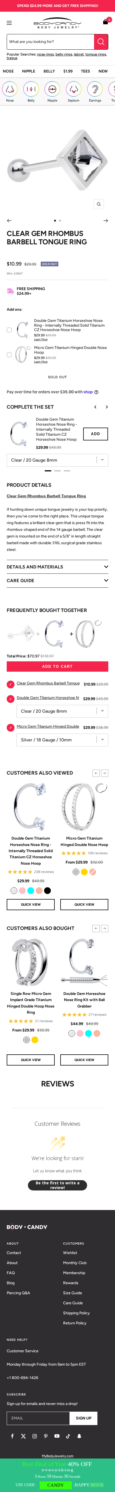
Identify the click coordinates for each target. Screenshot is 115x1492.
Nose (8, 71)
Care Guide (73, 1303)
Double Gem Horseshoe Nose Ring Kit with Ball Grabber (84, 1000)
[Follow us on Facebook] (12, 1436)
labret (79, 54)
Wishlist (70, 1252)
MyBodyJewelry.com (57, 1456)
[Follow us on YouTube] (57, 1436)
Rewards (70, 1283)
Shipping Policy (76, 1313)
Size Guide (72, 1293)
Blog (11, 1283)
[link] (14, 890)
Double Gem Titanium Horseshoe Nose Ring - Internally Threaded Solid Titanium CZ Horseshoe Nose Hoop (31, 851)
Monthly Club (75, 1262)
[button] (96, 773)
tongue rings (95, 54)
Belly (49, 71)
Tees (85, 71)
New (103, 71)
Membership (74, 1273)
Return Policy (75, 1323)
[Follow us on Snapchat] (79, 1436)
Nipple (28, 71)
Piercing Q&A (18, 1293)
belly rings (64, 54)
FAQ (11, 1273)
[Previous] (9, 221)
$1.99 (68, 71)
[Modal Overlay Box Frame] (57, 1475)
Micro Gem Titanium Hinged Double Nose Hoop (84, 841)
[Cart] (105, 22)
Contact (14, 1252)
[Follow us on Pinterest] (45, 1436)
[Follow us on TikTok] (68, 1436)
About (12, 1262)
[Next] (106, 221)
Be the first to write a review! (58, 1185)
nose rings (45, 54)
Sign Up (83, 1418)
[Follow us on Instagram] (34, 1436)
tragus (12, 58)
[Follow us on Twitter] (23, 1436)
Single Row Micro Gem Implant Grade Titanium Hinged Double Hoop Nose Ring (30, 1003)
